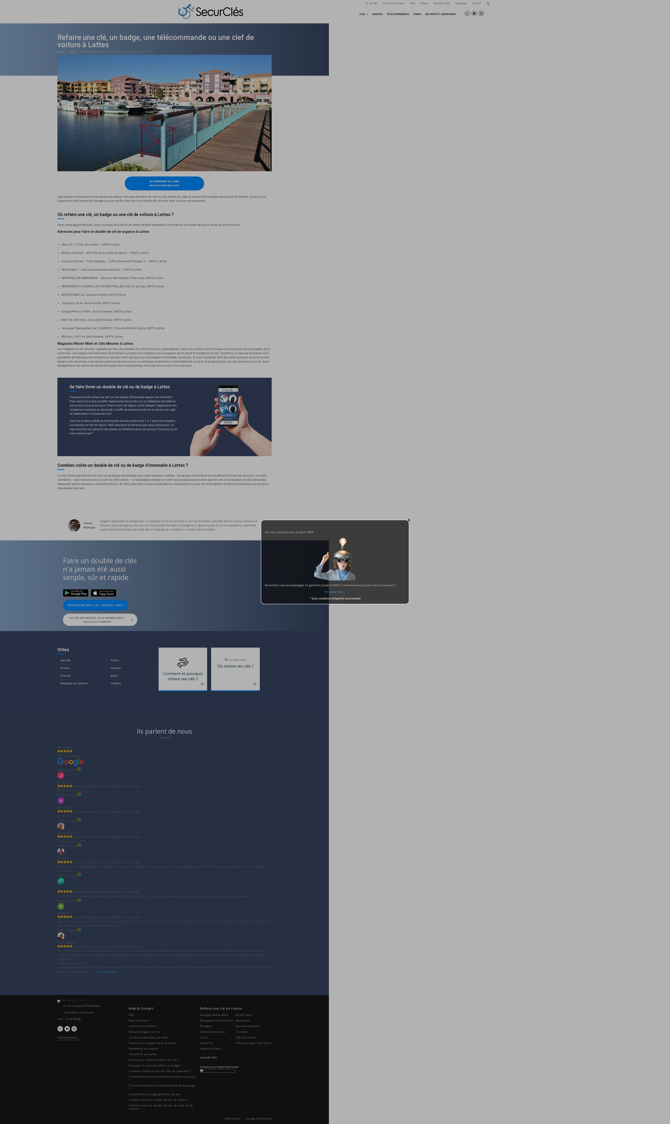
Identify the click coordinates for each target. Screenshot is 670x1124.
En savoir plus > (335, 592)
